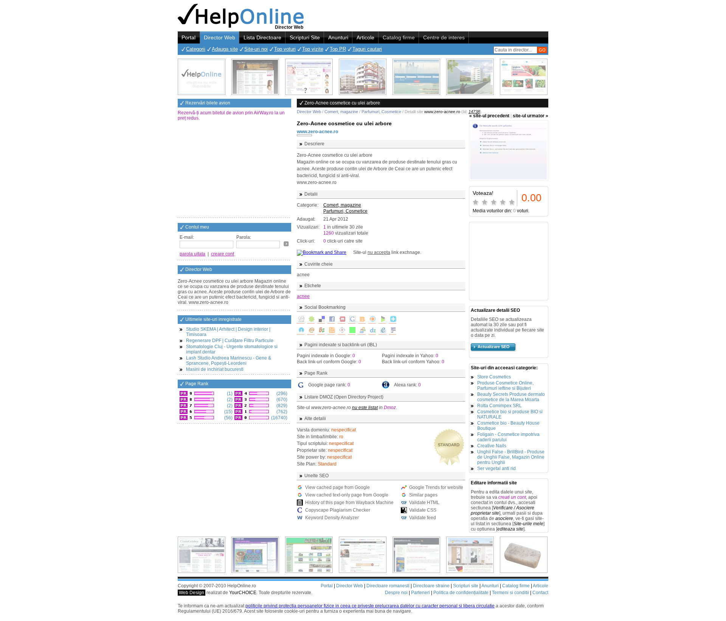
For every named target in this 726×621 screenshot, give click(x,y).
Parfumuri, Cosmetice (381, 111)
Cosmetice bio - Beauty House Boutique (508, 425)
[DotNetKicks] (362, 331)
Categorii (195, 49)
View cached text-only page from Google (346, 495)
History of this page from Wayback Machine (349, 502)
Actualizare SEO (494, 346)
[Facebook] (331, 320)
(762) (281, 411)
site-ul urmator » (530, 115)
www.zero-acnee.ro (317, 131)
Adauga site (225, 49)
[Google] (351, 320)
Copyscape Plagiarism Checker (337, 510)
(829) (281, 405)
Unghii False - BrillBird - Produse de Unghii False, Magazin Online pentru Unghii (510, 457)
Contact (540, 592)
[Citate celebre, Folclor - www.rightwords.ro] (255, 77)
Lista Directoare (262, 37)
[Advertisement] (234, 170)
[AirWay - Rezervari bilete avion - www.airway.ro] (416, 77)
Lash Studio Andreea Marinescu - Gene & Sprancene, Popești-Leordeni (228, 360)
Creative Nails (491, 445)
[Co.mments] (331, 331)
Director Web (219, 37)
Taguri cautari (367, 49)
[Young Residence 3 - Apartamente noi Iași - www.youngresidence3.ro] (470, 77)
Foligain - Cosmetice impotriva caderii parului (508, 437)
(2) (229, 399)
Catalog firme (399, 37)
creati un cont (512, 497)
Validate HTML (424, 502)
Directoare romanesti (388, 585)
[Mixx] (341, 320)
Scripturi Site (305, 37)
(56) (228, 417)
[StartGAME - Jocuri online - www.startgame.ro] (255, 555)
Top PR (338, 49)
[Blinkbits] (362, 320)
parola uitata (192, 254)
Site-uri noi (256, 49)
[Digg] (300, 320)
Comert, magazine (341, 111)
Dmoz (390, 407)
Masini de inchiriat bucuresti (215, 369)
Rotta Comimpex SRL (499, 405)
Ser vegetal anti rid (496, 468)
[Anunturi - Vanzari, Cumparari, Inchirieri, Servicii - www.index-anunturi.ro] (362, 555)
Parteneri (420, 592)
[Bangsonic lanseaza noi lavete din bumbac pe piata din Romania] (201, 77)
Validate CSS (422, 510)
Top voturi (285, 49)
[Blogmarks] (382, 320)
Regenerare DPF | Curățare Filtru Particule (229, 340)
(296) (281, 393)
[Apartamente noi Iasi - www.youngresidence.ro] (362, 77)
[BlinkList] (372, 320)
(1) (229, 393)
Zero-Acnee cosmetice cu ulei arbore (344, 123)
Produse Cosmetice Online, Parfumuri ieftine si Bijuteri (505, 385)
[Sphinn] (311, 320)
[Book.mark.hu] (311, 331)
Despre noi (396, 592)
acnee (303, 296)
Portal (188, 37)
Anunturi (338, 37)
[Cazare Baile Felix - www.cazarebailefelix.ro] (309, 555)
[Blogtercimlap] (392, 320)
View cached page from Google (337, 487)
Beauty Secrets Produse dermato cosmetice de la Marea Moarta (511, 397)
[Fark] (392, 331)
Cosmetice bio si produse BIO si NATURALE (510, 414)
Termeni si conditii (510, 592)
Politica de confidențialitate (461, 592)
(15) (228, 411)
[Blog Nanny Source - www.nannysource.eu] (416, 555)
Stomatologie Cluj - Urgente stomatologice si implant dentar (232, 349)
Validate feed (422, 517)
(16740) (278, 417)
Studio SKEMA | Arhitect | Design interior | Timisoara (228, 332)
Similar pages (423, 495)
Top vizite (312, 49)
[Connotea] (341, 331)
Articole (365, 37)
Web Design (191, 592)
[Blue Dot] (300, 331)
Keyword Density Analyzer (332, 517)
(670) (281, 399)
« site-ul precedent (489, 115)
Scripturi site (465, 585)
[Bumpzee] (321, 331)
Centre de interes (444, 37)
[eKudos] (382, 331)
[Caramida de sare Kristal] (524, 555)
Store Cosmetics (494, 377)
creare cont (222, 254)
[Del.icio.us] (321, 320)
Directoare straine (431, 585)
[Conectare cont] (286, 243)
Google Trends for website (436, 487)
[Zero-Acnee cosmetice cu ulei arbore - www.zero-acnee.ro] (508, 150)
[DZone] (372, 331)
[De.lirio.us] (351, 331)
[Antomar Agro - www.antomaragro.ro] (524, 77)
